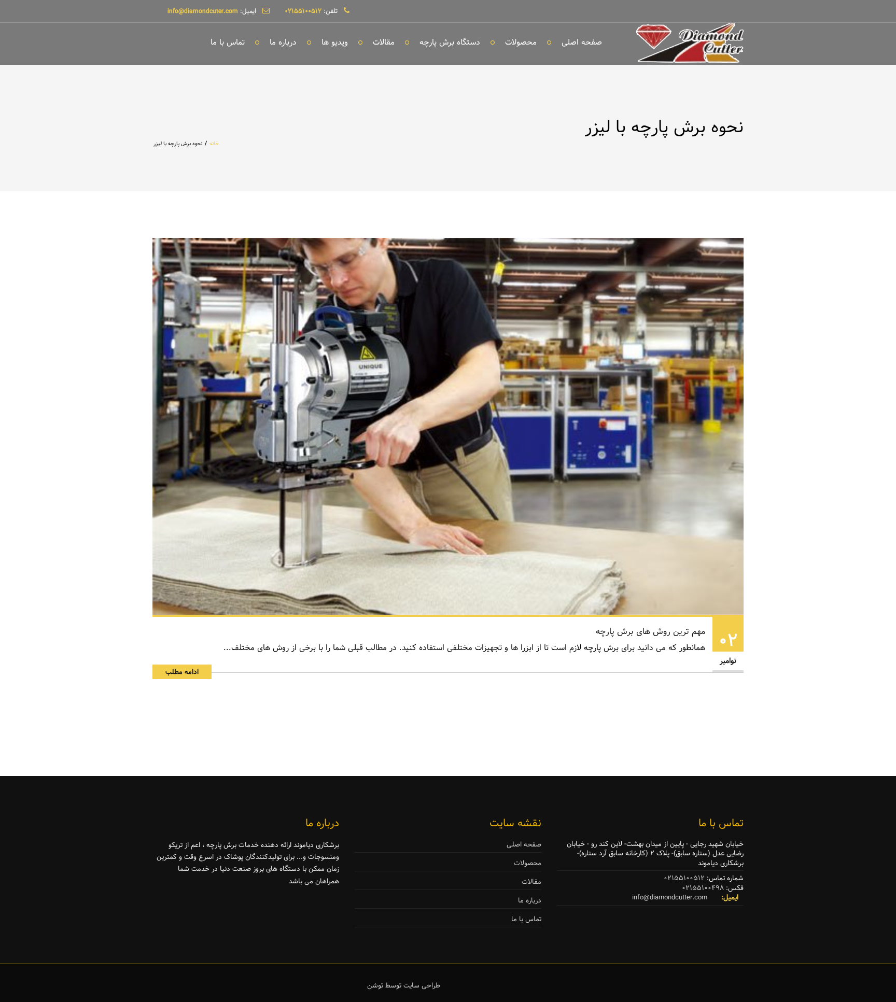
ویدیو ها (334, 42)
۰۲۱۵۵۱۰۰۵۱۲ (684, 878)
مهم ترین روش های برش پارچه (650, 632)
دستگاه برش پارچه (449, 42)
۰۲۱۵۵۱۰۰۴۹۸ (703, 888)
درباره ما (283, 42)
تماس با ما (228, 42)
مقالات (384, 42)
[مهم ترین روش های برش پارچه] (448, 426)
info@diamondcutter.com (669, 897)
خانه (214, 143)
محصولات (521, 42)
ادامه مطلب (182, 672)
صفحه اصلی (582, 42)
